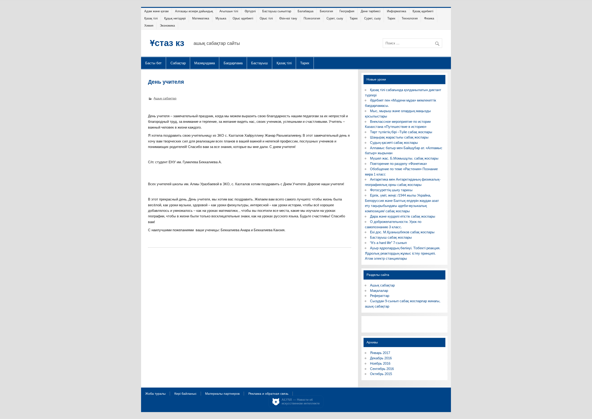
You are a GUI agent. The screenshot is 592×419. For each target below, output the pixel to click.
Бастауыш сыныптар (276, 11)
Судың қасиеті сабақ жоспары (394, 143)
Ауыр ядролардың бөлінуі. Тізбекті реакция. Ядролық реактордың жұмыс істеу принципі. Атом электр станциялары (402, 253)
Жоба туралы (155, 393)
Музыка (221, 18)
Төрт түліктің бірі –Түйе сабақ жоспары (401, 132)
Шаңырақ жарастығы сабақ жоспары (399, 137)
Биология (326, 11)
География (346, 11)
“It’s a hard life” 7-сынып (388, 243)
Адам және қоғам (156, 11)
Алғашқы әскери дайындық (194, 11)
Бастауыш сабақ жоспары (391, 237)
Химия (148, 25)
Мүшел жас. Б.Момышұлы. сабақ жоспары (404, 158)
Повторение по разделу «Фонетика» (398, 164)
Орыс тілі (266, 18)
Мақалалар (379, 291)
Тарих (354, 18)
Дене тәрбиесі (370, 11)
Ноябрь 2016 (380, 363)
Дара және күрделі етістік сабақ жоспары (402, 216)
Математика (200, 18)
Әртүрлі (250, 11)
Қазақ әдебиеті (423, 11)
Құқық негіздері (175, 18)
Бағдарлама (233, 63)
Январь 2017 (380, 353)
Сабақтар (178, 63)
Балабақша (305, 11)
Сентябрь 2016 (382, 369)
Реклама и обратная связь (268, 393)
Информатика (396, 11)
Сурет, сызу (335, 18)
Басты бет (153, 63)
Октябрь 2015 (381, 374)
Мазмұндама (204, 63)
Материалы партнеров (222, 393)
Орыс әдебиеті (243, 18)
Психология (312, 18)
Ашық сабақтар (165, 98)
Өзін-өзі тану (288, 18)
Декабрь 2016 (381, 358)
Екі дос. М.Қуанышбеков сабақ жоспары (402, 232)
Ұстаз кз (167, 42)
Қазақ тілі (151, 18)
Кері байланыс (185, 393)
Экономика (167, 25)
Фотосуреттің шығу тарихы (391, 190)
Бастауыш (259, 63)
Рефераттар (379, 296)
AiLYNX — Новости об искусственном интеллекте (301, 401)
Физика (429, 18)
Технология (410, 18)
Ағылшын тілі (228, 11)
